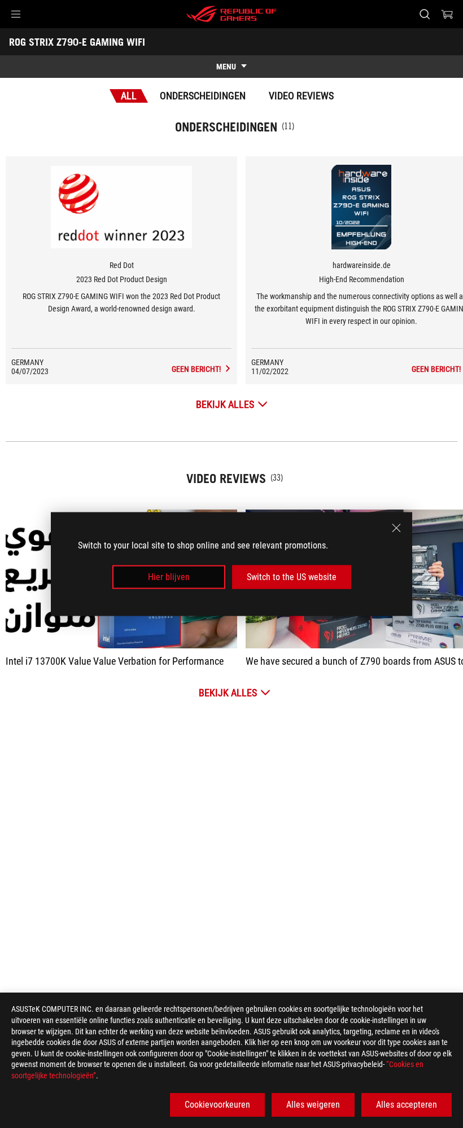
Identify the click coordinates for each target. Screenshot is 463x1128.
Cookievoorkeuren (217, 1104)
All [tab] (129, 96)
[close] (396, 527)
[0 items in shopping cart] (447, 14)
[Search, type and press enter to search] (424, 14)
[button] (16, 14)
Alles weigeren (313, 1104)
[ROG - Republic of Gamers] (231, 14)
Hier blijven (169, 577)
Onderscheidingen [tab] (203, 96)
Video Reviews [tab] (301, 96)
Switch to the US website (292, 577)
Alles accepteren (406, 1104)
